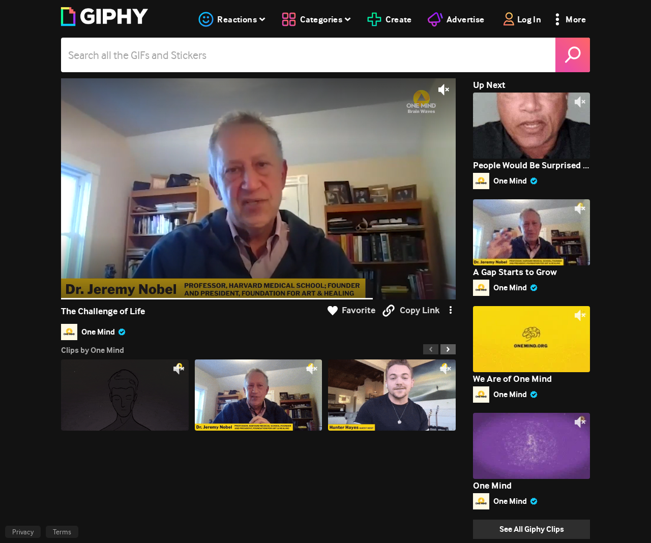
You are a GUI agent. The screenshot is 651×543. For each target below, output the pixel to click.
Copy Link (419, 310)
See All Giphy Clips (531, 529)
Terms (62, 532)
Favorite (358, 310)
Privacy (23, 532)
